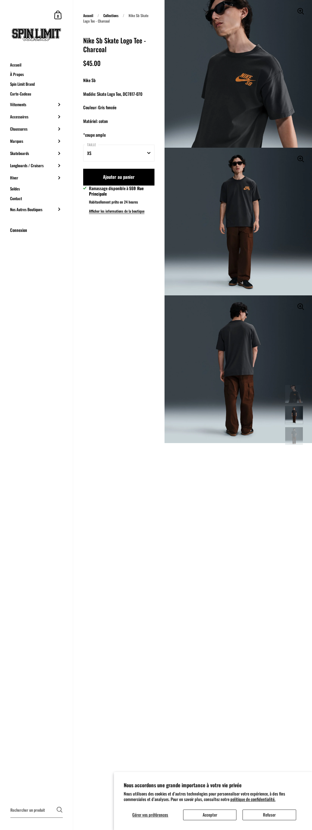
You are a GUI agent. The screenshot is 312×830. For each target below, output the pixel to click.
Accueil (88, 15)
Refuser (269, 814)
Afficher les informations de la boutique (116, 211)
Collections (111, 15)
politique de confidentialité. (252, 799)
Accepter (210, 814)
